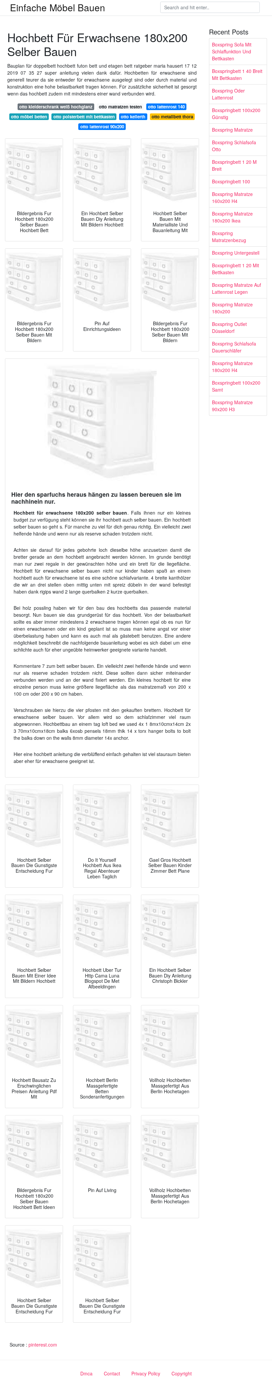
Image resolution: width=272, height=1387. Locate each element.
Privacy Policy (145, 1373)
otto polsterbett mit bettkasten (84, 116)
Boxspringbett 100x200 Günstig (236, 113)
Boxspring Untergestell (235, 252)
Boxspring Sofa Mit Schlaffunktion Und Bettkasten (231, 51)
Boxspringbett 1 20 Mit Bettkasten (235, 269)
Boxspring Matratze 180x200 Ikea (232, 217)
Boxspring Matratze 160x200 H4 (232, 197)
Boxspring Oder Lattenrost (228, 94)
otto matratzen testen (120, 106)
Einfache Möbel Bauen (57, 7)
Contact (112, 1373)
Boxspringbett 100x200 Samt (236, 386)
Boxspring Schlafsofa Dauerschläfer (234, 347)
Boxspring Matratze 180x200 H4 (232, 366)
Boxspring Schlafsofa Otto (234, 146)
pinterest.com (43, 1344)
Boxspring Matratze (232, 129)
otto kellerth (133, 116)
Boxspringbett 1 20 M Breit (234, 165)
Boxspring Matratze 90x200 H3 (232, 405)
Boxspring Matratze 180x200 (232, 308)
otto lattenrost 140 (166, 106)
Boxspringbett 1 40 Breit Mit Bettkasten (237, 74)
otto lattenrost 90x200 (102, 126)
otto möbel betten (29, 116)
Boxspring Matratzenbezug (229, 236)
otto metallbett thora (172, 116)
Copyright (181, 1373)
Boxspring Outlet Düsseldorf (229, 327)
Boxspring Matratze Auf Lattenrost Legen (236, 288)
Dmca (86, 1373)
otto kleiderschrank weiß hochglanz (56, 106)
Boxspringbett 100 (231, 181)
